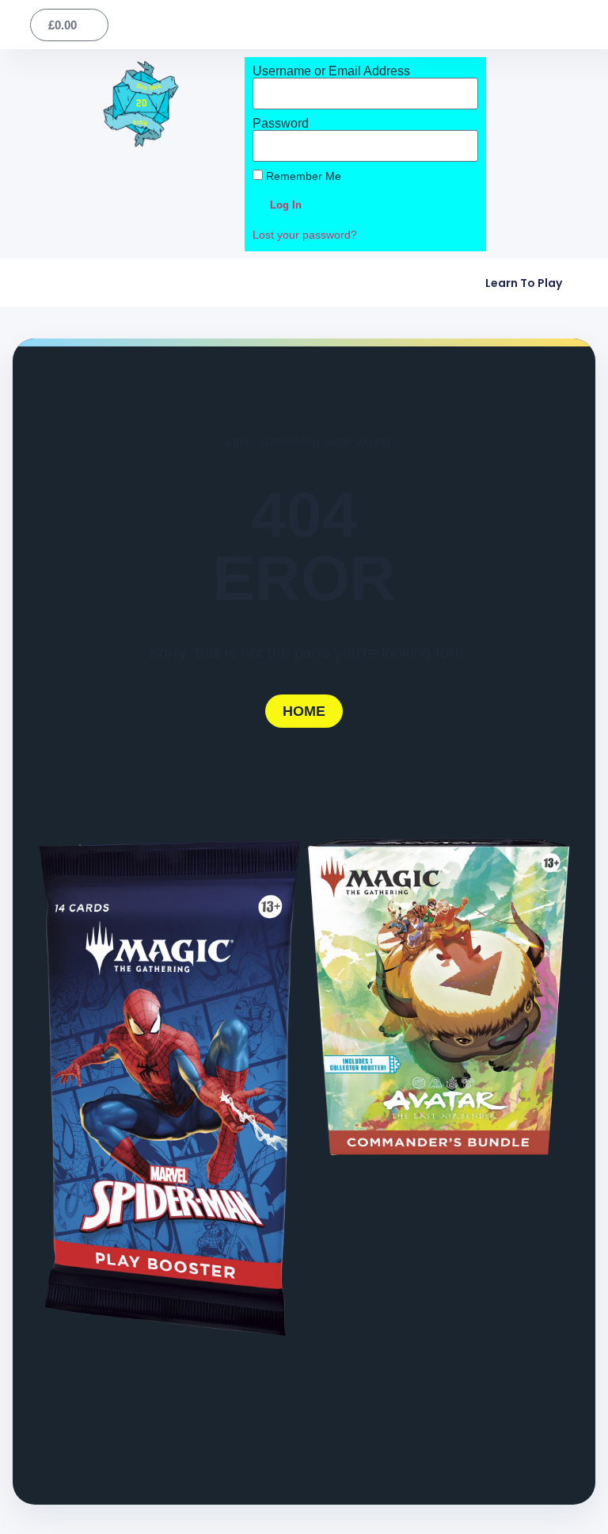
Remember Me (302, 176)
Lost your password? (305, 235)
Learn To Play (523, 283)
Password (281, 123)
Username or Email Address (331, 71)
